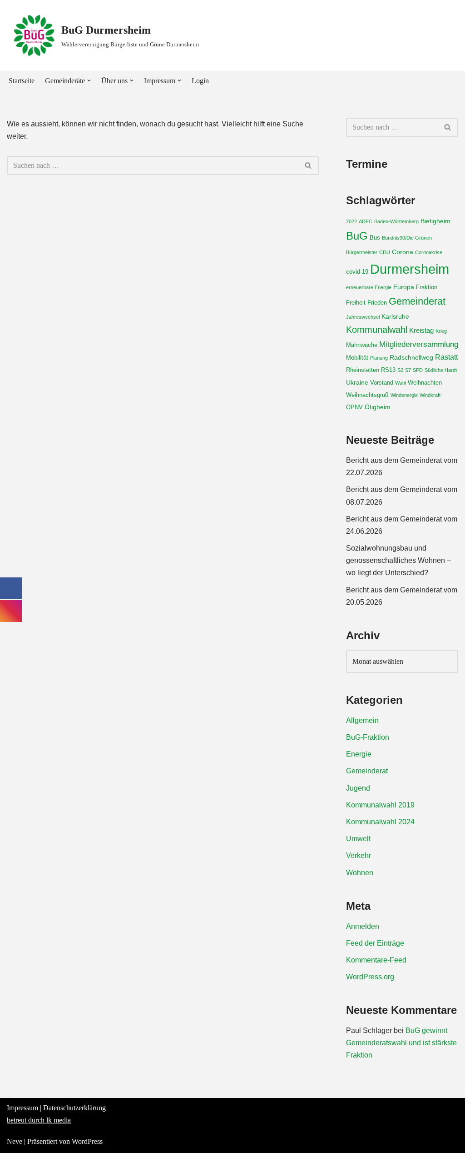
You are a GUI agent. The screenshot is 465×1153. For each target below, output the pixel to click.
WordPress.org (370, 977)
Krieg (441, 331)
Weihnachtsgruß (367, 395)
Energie (358, 754)
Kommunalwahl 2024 (380, 822)
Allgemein (362, 720)
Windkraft (430, 395)
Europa (403, 287)
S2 (400, 370)
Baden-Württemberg (396, 221)
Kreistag (421, 330)
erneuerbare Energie (368, 287)
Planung (379, 358)
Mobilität (357, 358)
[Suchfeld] (308, 165)
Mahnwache (361, 345)
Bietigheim (435, 221)
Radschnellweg (411, 357)
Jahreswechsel (363, 317)
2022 (351, 221)
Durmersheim (409, 268)
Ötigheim (378, 407)
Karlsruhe (395, 316)
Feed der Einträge (375, 943)
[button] (89, 80)
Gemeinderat (417, 301)
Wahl (400, 383)
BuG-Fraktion (367, 737)
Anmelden (362, 926)
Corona (402, 252)
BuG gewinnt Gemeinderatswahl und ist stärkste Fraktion (401, 1043)
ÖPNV (354, 407)
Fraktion (426, 287)
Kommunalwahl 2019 (380, 805)
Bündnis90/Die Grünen (407, 238)
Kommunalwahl (376, 330)
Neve (14, 1141)
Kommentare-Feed (376, 960)
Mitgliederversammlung (418, 344)
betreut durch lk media (39, 1120)
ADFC (365, 221)
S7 (408, 370)
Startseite (22, 81)
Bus (375, 238)
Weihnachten (425, 383)
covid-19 (357, 272)
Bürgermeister (361, 252)
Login (200, 81)
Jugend (358, 788)
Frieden (377, 303)
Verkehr (358, 855)
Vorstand (381, 383)
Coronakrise (428, 252)
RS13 (388, 370)
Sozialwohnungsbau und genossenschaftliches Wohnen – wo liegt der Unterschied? (398, 560)
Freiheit (356, 303)
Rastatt (446, 357)
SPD (418, 370)
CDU (384, 252)
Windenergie (404, 395)
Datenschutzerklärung (74, 1108)
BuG (357, 236)
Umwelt (358, 838)
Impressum (22, 1108)
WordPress (87, 1141)
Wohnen (359, 873)
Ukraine (357, 382)
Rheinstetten (362, 370)
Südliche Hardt (441, 370)
